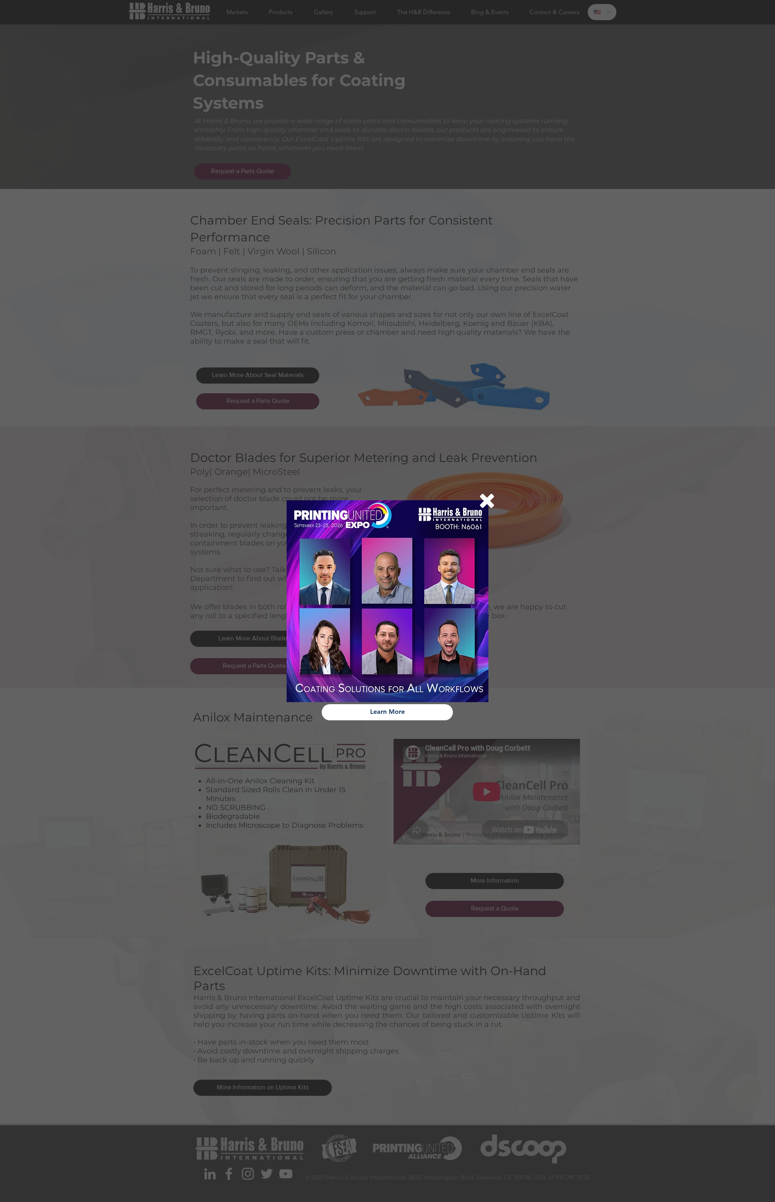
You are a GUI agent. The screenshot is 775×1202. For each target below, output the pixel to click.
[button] (487, 501)
